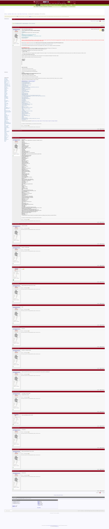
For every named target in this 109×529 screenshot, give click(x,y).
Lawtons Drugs (6, 103)
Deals (38, 3)
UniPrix (5, 136)
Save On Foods (6, 126)
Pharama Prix (6, 117)
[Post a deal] (75, 3)
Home (36, 3)
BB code (39, 501)
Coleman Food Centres (7, 85)
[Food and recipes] (71, 3)
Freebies (49, 3)
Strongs (5, 130)
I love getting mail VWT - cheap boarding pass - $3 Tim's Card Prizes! (25, 23)
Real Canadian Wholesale (7, 123)
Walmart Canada (6, 139)
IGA (4, 99)
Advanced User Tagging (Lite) (50, 525)
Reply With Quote (102, 222)
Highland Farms (6, 96)
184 (16, 278)
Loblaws (5, 104)
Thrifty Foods (6, 134)
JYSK (5, 102)
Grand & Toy (5, 94)
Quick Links (49, 6)
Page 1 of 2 (98, 492)
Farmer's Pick (6, 90)
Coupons (44, 3)
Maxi (5, 109)
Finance (56, 3)
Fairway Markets (6, 88)
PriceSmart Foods (6, 119)
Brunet (5, 82)
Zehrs (5, 140)
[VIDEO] (39, 503)
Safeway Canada (6, 125)
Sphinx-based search (57, 526)
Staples (5, 129)
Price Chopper (6, 118)
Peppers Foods (6, 116)
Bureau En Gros (6, 83)
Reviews (58, 3)
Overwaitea (5, 114)
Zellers (5, 141)
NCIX (5, 113)
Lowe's (5, 106)
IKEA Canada (6, 100)
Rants (60, 3)
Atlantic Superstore (6, 80)
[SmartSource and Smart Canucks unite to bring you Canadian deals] (7, 74)
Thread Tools (102, 25)
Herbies (5, 95)
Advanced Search (72, 6)
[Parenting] (72, 3)
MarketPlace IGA (6, 108)
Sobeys (5, 128)
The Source (5, 133)
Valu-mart (5, 138)
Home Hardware (6, 97)
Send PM (98, 222)
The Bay (5, 132)
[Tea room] (68, 3)
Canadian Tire (6, 84)
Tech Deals (41, 3)
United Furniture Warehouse (6, 137)
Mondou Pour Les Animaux (7, 111)
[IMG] (38, 502)
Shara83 (16, 268)
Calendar (37, 6)
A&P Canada (6, 79)
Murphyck (16, 414)
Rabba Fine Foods (6, 122)
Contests (53, 3)
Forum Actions (45, 6)
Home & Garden (64, 3)
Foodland (5, 91)
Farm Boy (5, 89)
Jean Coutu (5, 101)
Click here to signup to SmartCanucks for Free (17, 130)
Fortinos (5, 92)
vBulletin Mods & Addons (55, 525)
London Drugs (6, 105)
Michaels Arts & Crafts (7, 110)
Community (40, 6)
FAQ (34, 6)
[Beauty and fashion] (70, 3)
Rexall (5, 124)
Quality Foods (6, 121)
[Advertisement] (28, 134)
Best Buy (5, 81)
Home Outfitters (6, 98)
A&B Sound (5, 78)
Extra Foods (5, 87)
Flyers (47, 3)
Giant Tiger (5, 93)
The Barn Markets (6, 131)
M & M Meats (6, 107)
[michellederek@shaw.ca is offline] (16, 36)
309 (16, 43)
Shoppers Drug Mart (6, 127)
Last (103, 21)
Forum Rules (39, 507)
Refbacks (13, 506)
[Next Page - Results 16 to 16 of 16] (102, 21)
